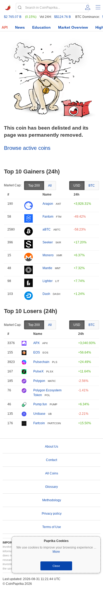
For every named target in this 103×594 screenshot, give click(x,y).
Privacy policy (52, 513)
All (50, 185)
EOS (36, 352)
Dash (46, 294)
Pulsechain (41, 362)
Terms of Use (51, 527)
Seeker (48, 242)
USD (76, 185)
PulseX (38, 371)
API (5, 27)
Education (41, 27)
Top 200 (34, 185)
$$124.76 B (62, 17)
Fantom (48, 216)
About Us (51, 446)
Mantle (47, 268)
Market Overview (73, 27)
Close (56, 565)
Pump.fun (40, 404)
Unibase (39, 414)
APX (36, 343)
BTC (91, 185)
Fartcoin (39, 423)
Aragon (48, 204)
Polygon (39, 381)
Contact (51, 460)
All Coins (51, 473)
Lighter (48, 281)
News (20, 27)
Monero (48, 255)
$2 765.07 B (12, 17)
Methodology (51, 500)
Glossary (51, 487)
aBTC (47, 229)
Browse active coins (27, 148)
